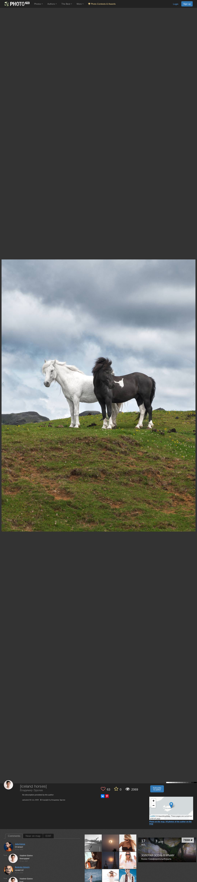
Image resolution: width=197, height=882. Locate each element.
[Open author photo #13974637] (93, 843)
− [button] (154, 805)
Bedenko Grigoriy (22, 867)
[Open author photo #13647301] (110, 878)
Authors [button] (51, 4)
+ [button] (154, 801)
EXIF (48, 835)
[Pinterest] (107, 796)
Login (175, 4)
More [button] (79, 4)
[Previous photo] (3, 383)
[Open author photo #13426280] (128, 878)
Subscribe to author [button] (157, 789)
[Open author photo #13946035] (128, 843)
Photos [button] (38, 4)
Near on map (33, 835)
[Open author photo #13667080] (128, 860)
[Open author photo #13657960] (93, 878)
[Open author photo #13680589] (110, 860)
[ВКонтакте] (103, 796)
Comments (14, 835)
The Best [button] (66, 4)
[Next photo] (194, 383)
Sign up (187, 4)
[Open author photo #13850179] (93, 860)
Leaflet (152, 816)
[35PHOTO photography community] (17, 4)
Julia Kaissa (20, 844)
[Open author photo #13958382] (110, 843)
